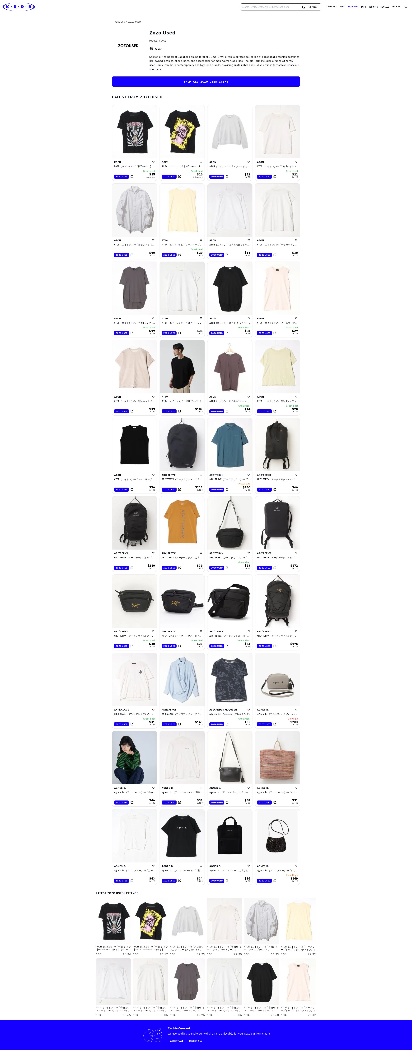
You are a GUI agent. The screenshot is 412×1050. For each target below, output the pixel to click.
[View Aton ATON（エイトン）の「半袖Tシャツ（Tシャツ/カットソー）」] (277, 143)
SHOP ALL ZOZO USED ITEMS (206, 81)
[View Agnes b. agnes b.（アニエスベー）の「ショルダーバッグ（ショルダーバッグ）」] (277, 690)
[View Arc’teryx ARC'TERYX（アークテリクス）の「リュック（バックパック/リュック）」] (182, 456)
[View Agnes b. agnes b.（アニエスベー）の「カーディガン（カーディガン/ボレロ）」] (134, 847)
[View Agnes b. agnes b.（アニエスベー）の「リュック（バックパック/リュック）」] (229, 847)
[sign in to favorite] (153, 162)
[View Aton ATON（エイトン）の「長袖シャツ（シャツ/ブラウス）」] (134, 221)
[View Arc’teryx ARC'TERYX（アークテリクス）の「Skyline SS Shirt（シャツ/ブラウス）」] (229, 456)
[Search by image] (303, 7)
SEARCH (313, 7)
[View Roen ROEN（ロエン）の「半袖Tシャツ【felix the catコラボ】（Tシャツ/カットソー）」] (134, 143)
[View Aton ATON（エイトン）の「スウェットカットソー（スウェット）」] (229, 143)
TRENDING (331, 6)
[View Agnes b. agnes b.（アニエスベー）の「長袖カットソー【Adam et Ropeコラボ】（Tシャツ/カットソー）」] (134, 768)
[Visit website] (151, 49)
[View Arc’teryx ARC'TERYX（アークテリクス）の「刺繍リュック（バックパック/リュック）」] (134, 534)
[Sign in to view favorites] (405, 6)
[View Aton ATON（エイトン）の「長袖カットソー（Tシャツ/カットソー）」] (229, 221)
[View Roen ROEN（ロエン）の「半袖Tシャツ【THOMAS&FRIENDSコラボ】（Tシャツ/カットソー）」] (182, 143)
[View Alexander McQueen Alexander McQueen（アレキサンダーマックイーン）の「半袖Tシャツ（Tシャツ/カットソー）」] (229, 690)
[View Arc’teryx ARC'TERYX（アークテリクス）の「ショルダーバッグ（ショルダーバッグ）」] (229, 534)
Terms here (263, 1033)
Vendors (120, 21)
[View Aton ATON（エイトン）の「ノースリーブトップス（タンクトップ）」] (182, 221)
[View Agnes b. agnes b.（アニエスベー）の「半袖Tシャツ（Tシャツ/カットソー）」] (182, 847)
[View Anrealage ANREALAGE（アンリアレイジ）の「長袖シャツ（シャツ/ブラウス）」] (182, 690)
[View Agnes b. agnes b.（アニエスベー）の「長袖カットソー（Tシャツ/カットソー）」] (182, 768)
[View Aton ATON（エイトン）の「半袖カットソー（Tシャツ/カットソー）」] (277, 221)
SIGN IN (396, 6)
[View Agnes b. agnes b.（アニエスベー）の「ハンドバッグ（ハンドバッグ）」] (277, 768)
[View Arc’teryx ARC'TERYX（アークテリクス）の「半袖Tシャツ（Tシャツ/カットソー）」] (182, 534)
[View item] (132, 177)
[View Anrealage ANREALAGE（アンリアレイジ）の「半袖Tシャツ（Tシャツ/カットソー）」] (134, 690)
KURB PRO (353, 6)
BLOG (342, 6)
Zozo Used (121, 176)
